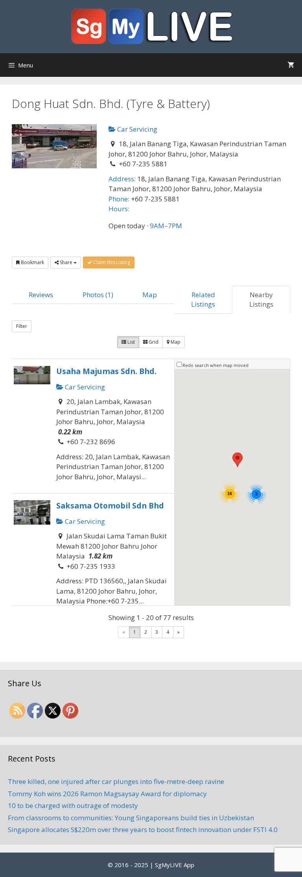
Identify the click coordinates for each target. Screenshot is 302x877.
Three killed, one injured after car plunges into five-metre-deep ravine (116, 781)
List (130, 342)
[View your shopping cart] (291, 65)
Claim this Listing (111, 262)
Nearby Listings (261, 299)
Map (149, 294)
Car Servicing (136, 129)
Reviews (41, 294)
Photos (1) (98, 294)
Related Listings (203, 299)
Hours (118, 208)
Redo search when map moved (215, 365)
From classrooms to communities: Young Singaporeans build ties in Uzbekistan (131, 817)
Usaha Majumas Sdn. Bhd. (106, 371)
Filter (21, 326)
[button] (237, 459)
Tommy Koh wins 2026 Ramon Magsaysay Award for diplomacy (107, 793)
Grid (152, 342)
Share (66, 262)
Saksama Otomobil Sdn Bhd (110, 505)
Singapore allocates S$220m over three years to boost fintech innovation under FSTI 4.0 (143, 829)
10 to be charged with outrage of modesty (73, 805)
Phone (118, 198)
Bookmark (32, 262)
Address (121, 178)
